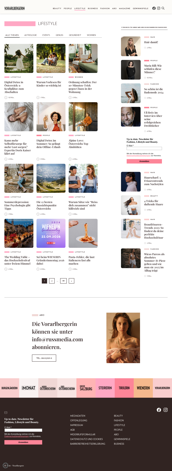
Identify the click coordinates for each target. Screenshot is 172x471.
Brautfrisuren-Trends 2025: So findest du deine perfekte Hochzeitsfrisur (154, 231)
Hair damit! (151, 42)
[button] (5, 465)
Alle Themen (12, 35)
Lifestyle (79, 8)
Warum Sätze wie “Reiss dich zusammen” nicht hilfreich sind (83, 205)
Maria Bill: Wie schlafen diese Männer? (153, 69)
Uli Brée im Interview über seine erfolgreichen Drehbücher (153, 119)
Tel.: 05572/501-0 (44, 358)
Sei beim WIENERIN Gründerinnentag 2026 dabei (50, 260)
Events (46, 35)
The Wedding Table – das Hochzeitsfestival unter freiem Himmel (17, 260)
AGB (72, 430)
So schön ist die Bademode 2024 (153, 90)
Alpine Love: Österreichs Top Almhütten (78, 144)
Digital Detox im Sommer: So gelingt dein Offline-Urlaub (48, 144)
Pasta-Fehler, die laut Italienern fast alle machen (81, 260)
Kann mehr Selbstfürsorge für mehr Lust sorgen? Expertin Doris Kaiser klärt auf (17, 147)
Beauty (57, 8)
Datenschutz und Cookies (86, 439)
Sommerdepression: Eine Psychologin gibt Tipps (17, 205)
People (68, 8)
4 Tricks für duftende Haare (153, 202)
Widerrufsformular (82, 435)
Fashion (105, 8)
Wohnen (91, 35)
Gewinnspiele (140, 8)
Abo (114, 8)
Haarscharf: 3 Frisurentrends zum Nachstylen (153, 181)
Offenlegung (78, 421)
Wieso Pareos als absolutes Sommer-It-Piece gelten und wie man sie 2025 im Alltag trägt (154, 262)
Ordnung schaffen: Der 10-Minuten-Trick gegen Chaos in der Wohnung (83, 86)
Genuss (59, 35)
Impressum (76, 425)
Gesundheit (75, 35)
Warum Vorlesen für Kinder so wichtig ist (49, 83)
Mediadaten (77, 416)
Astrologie (30, 35)
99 (63, 281)
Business (93, 8)
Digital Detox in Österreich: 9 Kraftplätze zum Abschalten (14, 86)
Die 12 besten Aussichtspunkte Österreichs (47, 205)
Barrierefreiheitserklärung (87, 444)
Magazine (124, 8)
